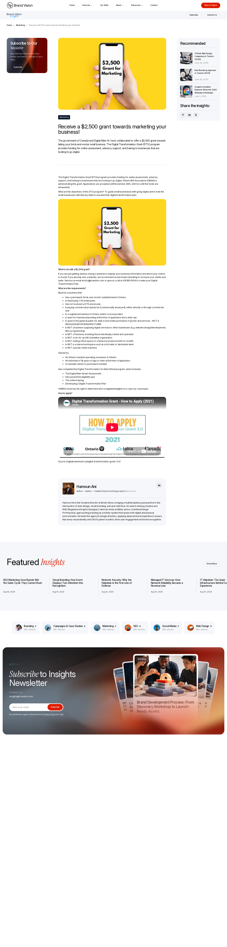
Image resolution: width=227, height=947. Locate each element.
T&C (61, 714)
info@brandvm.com (94, 280)
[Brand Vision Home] (20, 5)
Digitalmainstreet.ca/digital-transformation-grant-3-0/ (93, 461)
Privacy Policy (49, 714)
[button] (87, 5)
